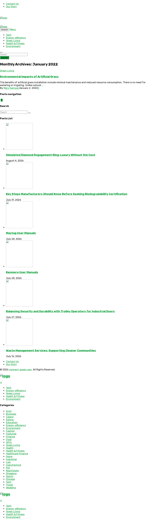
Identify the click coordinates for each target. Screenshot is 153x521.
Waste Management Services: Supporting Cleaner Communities (51, 350)
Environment (13, 46)
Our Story (11, 6)
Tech (8, 35)
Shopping (11, 473)
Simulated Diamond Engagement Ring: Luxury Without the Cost (50, 155)
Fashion (10, 431)
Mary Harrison (11, 88)
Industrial (11, 459)
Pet (8, 467)
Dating (10, 419)
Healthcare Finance (17, 453)
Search (4, 58)
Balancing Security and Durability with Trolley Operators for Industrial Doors (60, 311)
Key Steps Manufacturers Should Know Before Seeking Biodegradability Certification (66, 194)
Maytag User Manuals (21, 233)
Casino (10, 416)
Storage (10, 479)
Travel (9, 484)
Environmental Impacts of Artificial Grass (29, 76)
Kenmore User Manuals (22, 272)
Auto (9, 411)
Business (11, 414)
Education (11, 422)
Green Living (13, 40)
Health (9, 448)
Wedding (11, 487)
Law (8, 462)
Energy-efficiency (16, 37)
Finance (10, 436)
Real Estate (12, 470)
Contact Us (12, 3)
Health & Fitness (15, 43)
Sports (9, 476)
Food (9, 439)
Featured (11, 433)
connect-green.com (20, 369)
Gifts (9, 442)
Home (9, 456)
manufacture (13, 465)
